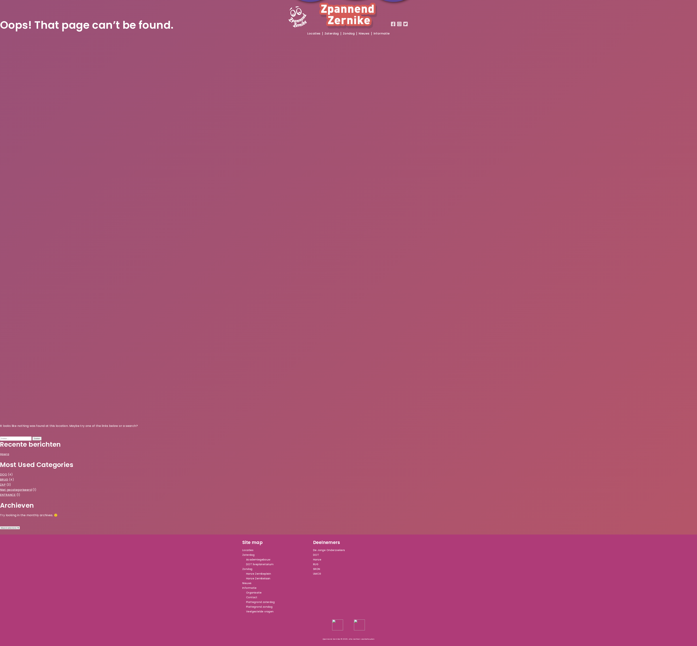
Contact (251, 597)
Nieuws (364, 33)
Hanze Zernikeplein (258, 574)
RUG (315, 564)
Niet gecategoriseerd (16, 490)
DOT (316, 555)
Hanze (317, 559)
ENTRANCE (8, 495)
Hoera (4, 454)
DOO (3, 474)
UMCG (317, 574)
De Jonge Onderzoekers (329, 550)
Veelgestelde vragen (260, 611)
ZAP (3, 485)
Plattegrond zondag (259, 607)
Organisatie (254, 592)
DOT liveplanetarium (260, 564)
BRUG (4, 480)
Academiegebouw (258, 559)
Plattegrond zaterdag (260, 602)
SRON (316, 569)
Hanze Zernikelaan (258, 578)
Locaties (313, 33)
